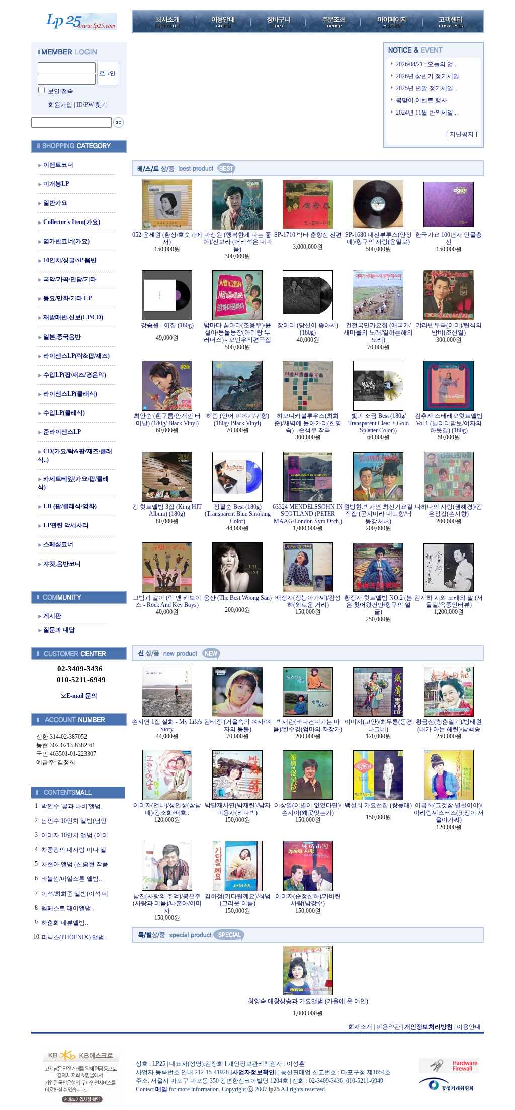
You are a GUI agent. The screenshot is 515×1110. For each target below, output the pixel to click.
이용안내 (469, 1026)
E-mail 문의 (81, 695)
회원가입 (60, 104)
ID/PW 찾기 (91, 104)
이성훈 (296, 1063)
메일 (161, 1089)
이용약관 (388, 1026)
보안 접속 (60, 91)
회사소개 (360, 1026)
